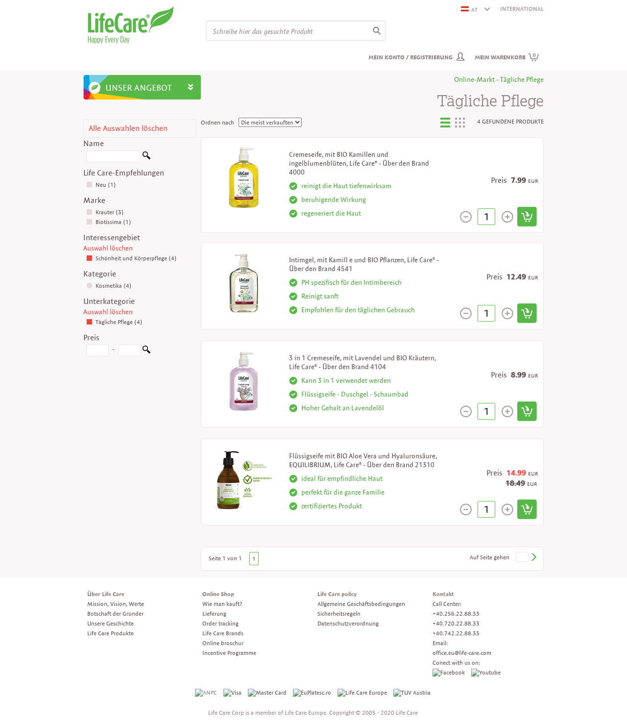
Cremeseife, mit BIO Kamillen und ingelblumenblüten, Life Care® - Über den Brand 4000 (359, 163)
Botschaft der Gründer (115, 613)
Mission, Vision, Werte (115, 603)
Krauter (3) (110, 212)
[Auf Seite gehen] (533, 557)
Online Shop (218, 594)
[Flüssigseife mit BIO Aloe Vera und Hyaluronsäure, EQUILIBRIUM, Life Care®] (244, 478)
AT (474, 9)
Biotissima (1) (113, 221)
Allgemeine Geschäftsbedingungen (361, 603)
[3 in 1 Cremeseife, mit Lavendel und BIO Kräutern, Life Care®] (244, 380)
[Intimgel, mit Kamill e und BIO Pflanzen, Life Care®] (243, 282)
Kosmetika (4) (114, 285)
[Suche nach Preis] (146, 351)
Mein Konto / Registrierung (410, 57)
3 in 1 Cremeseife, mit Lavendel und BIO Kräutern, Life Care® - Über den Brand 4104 (362, 362)
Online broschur (222, 643)
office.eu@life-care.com (462, 652)
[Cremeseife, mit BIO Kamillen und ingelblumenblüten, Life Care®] (244, 176)
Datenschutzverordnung (348, 623)
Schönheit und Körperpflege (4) (136, 258)
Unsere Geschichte (110, 623)
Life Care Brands (222, 633)
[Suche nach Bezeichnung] (146, 157)
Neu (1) (106, 184)
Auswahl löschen (108, 248)
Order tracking (220, 623)
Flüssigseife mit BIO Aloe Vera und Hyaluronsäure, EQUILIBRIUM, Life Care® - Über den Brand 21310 (363, 460)
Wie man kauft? (222, 603)
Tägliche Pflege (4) (119, 321)
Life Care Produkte (110, 633)
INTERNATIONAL (522, 8)
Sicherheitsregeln (339, 613)
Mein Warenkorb (505, 57)
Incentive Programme (229, 652)
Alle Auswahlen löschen (128, 128)
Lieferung (214, 613)
